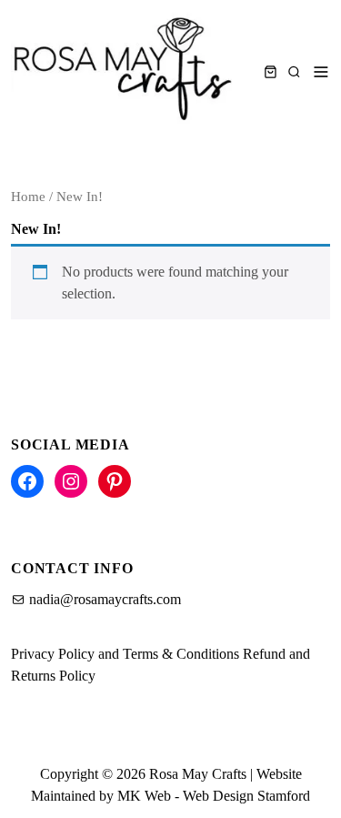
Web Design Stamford (246, 795)
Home (28, 196)
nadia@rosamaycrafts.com (105, 599)
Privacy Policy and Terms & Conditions (125, 653)
